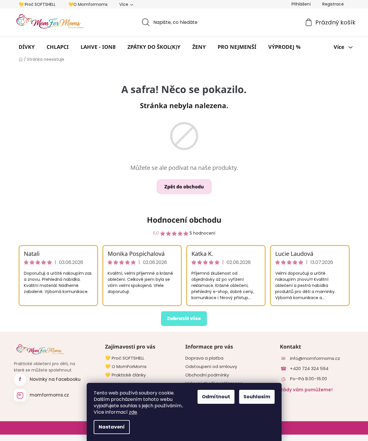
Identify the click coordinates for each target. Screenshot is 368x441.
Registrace (333, 4)
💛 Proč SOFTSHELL (37, 4)
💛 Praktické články (125, 375)
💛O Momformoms (88, 4)
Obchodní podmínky (207, 375)
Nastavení (112, 427)
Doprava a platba (204, 358)
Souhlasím (256, 396)
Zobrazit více (184, 318)
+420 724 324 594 (309, 369)
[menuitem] (26, 47)
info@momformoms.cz (315, 358)
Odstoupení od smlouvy (211, 366)
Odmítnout (216, 396)
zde (133, 412)
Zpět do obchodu (184, 186)
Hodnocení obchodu (184, 220)
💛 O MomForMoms (126, 366)
